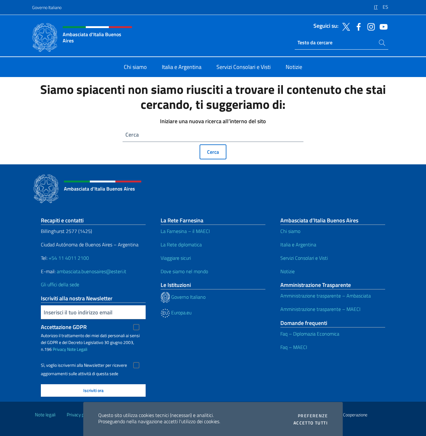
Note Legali (77, 349)
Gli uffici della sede (60, 284)
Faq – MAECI (293, 347)
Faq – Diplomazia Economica (309, 333)
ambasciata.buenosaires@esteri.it (91, 271)
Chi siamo (290, 231)
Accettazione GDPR (64, 327)
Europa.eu (180, 312)
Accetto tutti (310, 423)
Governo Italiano (46, 7)
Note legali (45, 414)
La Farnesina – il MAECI (185, 231)
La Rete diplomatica (181, 244)
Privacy (59, 349)
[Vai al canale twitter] (344, 26)
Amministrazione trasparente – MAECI (320, 309)
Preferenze (313, 416)
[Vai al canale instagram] (369, 26)
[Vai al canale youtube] (382, 26)
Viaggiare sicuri (176, 258)
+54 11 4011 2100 (68, 258)
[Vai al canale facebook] (357, 26)
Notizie (287, 271)
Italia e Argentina (298, 244)
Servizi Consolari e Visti (304, 258)
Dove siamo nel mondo (184, 271)
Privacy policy (80, 414)
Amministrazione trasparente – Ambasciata (325, 295)
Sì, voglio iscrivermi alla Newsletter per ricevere (84, 365)
